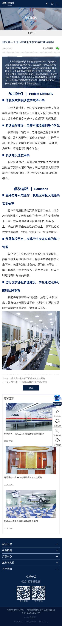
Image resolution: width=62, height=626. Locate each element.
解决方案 (7, 544)
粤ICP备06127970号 (31, 613)
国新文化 (43, 621)
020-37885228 (31, 581)
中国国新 (18, 621)
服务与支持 (8, 562)
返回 (31, 388)
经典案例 (7, 550)
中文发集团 (31, 621)
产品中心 (7, 556)
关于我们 (7, 568)
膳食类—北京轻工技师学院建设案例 (28, 378)
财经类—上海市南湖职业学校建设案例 (29, 382)
